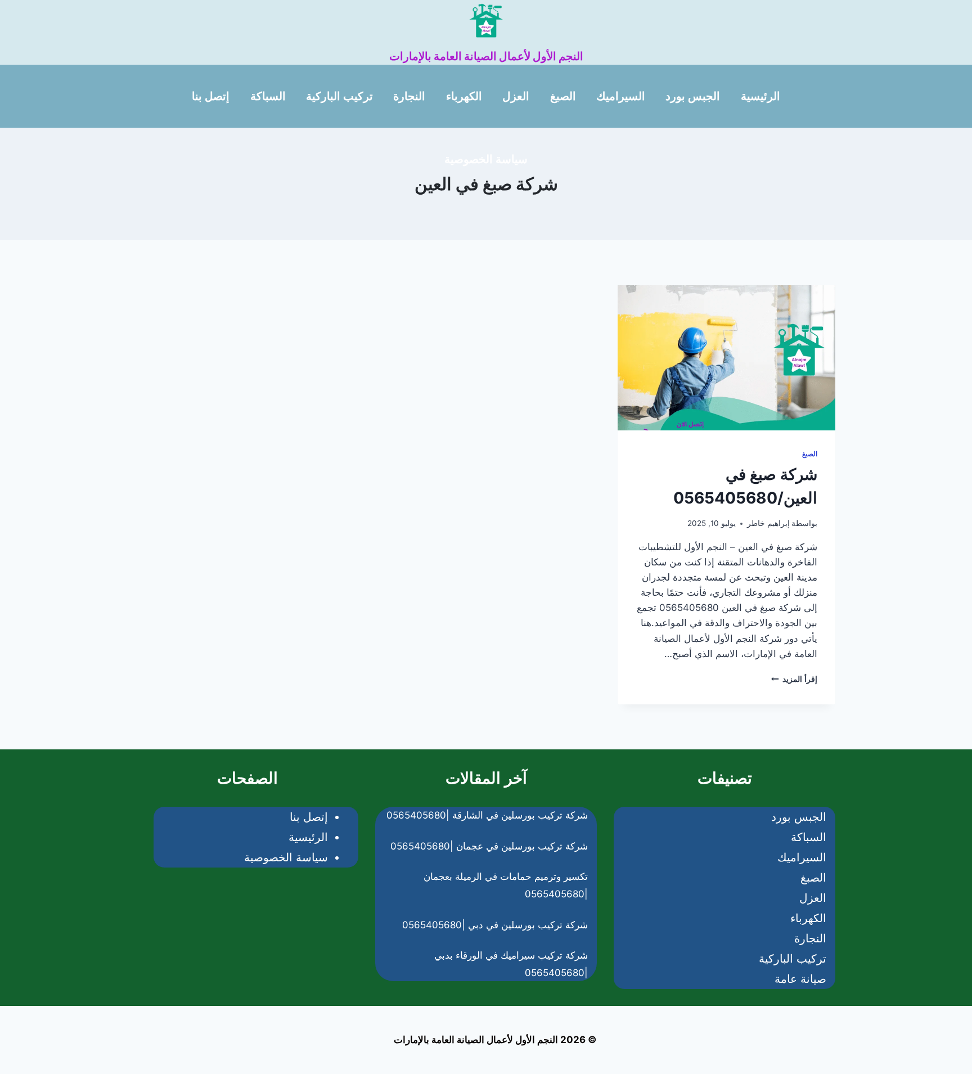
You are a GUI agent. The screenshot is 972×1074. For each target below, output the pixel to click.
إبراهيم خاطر (768, 523)
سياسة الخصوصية (486, 159)
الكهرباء (464, 96)
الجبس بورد (692, 96)
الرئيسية (760, 96)
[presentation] (726, 357)
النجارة (409, 96)
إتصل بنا (211, 96)
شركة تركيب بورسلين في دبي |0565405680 (495, 925)
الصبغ (563, 96)
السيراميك (620, 96)
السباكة (268, 96)
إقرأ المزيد (794, 679)
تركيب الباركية (339, 96)
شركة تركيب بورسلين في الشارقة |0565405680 (487, 815)
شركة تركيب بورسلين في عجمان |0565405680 (489, 846)
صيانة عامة (800, 979)
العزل (515, 96)
